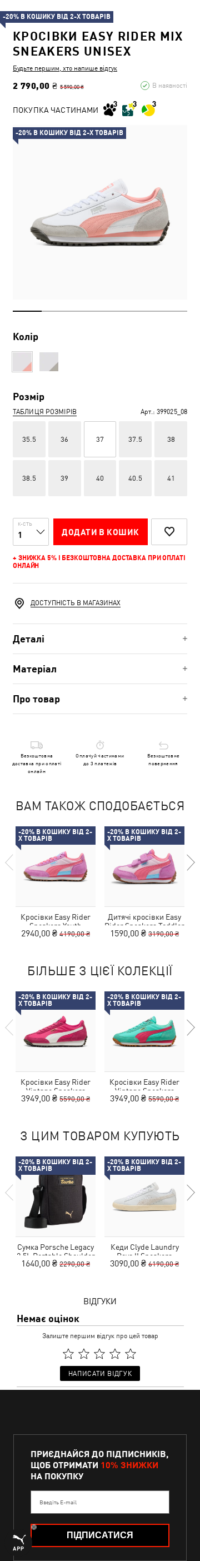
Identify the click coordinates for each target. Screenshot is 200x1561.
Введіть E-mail (58, 1502)
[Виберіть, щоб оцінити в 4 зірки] (115, 1353)
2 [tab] (56, 311)
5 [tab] (143, 311)
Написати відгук (100, 1374)
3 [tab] (85, 311)
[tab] (100, 639)
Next (190, 862)
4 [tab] (114, 311)
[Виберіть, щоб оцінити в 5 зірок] (130, 1353)
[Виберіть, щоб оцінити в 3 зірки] (99, 1353)
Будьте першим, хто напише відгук (65, 68)
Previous (10, 862)
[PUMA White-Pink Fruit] (22, 361)
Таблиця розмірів (45, 412)
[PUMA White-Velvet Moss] (48, 361)
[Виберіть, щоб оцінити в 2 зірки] (84, 1353)
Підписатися (100, 1535)
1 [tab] (27, 311)
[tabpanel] (100, 212)
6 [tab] (172, 311)
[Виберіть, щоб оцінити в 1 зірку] (68, 1353)
